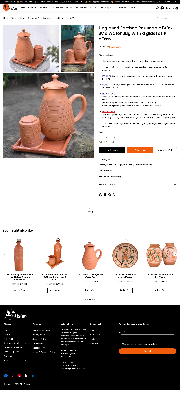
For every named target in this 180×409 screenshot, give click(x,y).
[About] (26, 360)
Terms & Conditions (41, 330)
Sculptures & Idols (12, 343)
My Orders (94, 339)
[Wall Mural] (26, 339)
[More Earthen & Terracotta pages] (95, 7)
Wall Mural (8, 339)
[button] (157, 7)
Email (122, 332)
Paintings (8, 356)
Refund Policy (38, 343)
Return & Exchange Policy (43, 352)
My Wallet (94, 343)
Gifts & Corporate (11, 351)
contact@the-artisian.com (73, 368)
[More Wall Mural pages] (49, 7)
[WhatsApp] (101, 195)
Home (6, 330)
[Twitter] (114, 195)
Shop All (7, 334)
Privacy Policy (38, 334)
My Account (95, 330)
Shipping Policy (39, 339)
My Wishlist (95, 334)
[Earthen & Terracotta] (26, 347)
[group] (90, 266)
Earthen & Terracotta (13, 347)
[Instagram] (12, 375)
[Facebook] (105, 195)
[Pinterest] (110, 195)
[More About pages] (136, 7)
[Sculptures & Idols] (26, 343)
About (6, 360)
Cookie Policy (38, 348)
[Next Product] (175, 254)
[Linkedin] (32, 375)
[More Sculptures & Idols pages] (71, 7)
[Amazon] (25, 375)
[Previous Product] (5, 254)
